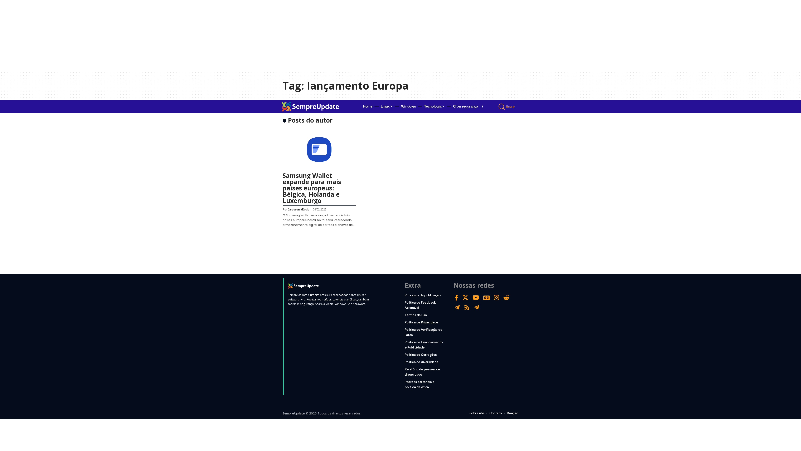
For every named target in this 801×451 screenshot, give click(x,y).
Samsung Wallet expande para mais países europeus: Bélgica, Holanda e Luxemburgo (312, 188)
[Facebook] (456, 298)
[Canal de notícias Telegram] (476, 307)
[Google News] (486, 298)
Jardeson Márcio (298, 209)
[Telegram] (457, 307)
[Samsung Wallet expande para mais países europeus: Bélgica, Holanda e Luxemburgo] (319, 149)
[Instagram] (496, 298)
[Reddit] (506, 298)
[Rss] (467, 307)
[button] (482, 106)
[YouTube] (475, 298)
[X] (465, 298)
